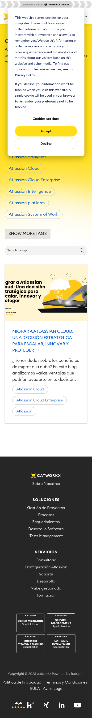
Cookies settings (46, 119)
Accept (46, 131)
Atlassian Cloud (24, 168)
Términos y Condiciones (66, 682)
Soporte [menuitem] (46, 574)
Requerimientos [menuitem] (46, 522)
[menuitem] (46, 633)
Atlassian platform (27, 203)
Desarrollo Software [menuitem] (46, 529)
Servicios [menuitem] (46, 552)
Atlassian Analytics (27, 157)
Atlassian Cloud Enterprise (34, 180)
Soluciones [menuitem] (46, 500)
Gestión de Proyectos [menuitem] (46, 508)
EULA (35, 689)
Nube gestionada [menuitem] (46, 588)
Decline (46, 143)
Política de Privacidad (22, 682)
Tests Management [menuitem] (46, 536)
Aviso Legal (53, 689)
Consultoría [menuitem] (46, 560)
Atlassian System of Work (34, 214)
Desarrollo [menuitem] (46, 581)
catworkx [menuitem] (49, 476)
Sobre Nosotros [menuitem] (46, 484)
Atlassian (24, 411)
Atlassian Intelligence (30, 191)
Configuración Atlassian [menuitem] (46, 567)
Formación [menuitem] (46, 595)
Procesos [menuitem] (46, 515)
